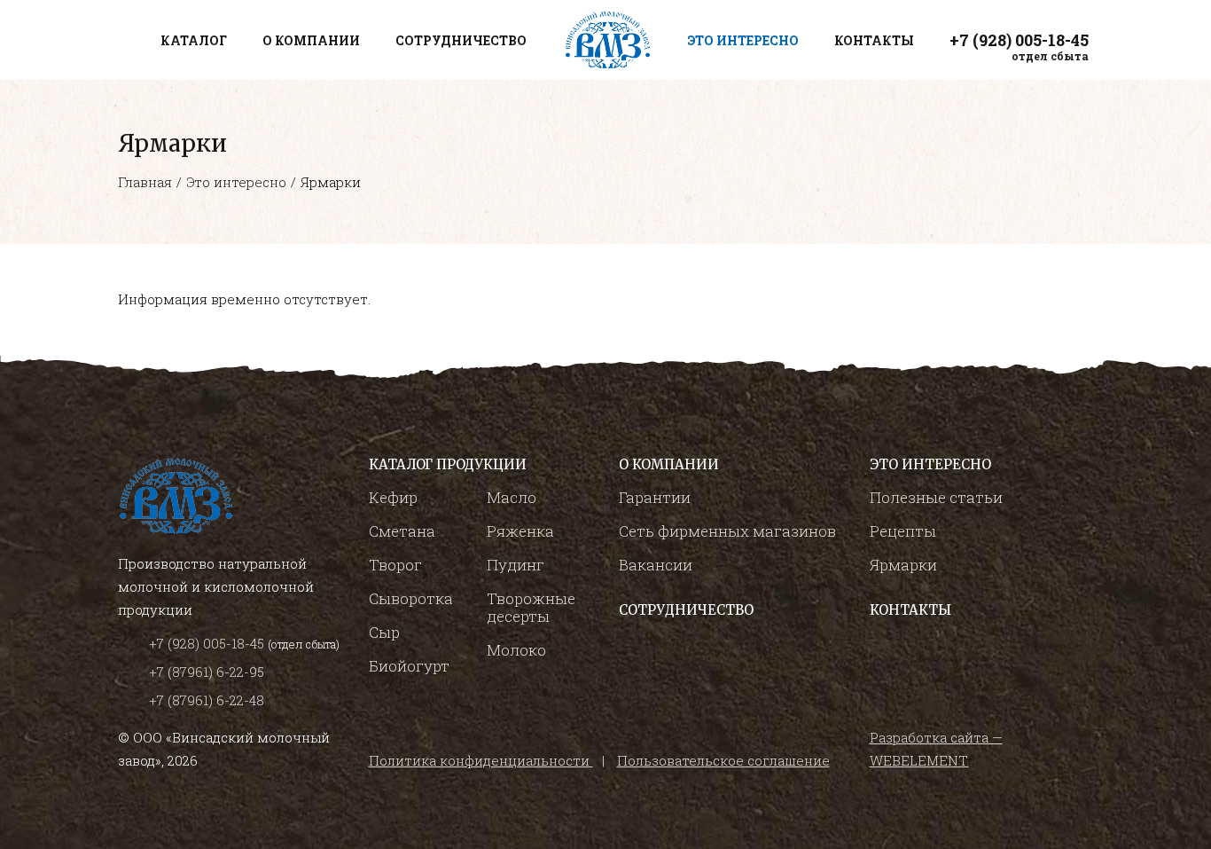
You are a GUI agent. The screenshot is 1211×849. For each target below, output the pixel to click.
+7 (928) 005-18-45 (208, 643)
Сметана (402, 531)
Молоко (516, 650)
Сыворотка (411, 598)
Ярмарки (903, 564)
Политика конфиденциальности (481, 760)
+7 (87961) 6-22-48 (206, 700)
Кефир (393, 497)
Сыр (384, 632)
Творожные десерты (531, 607)
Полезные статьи (936, 497)
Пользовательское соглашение (723, 760)
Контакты (910, 609)
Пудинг (515, 564)
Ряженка (520, 531)
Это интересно (236, 182)
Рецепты (903, 531)
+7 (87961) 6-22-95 (206, 671)
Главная (145, 182)
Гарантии (655, 497)
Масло (511, 497)
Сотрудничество (686, 609)
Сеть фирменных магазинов (727, 531)
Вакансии (655, 564)
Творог (395, 564)
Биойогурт (409, 666)
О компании (669, 464)
